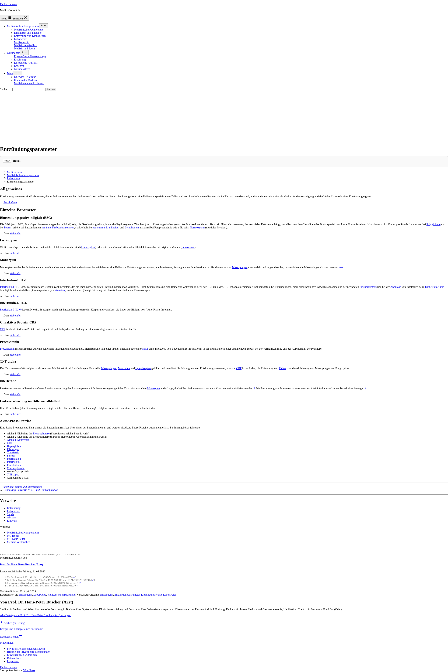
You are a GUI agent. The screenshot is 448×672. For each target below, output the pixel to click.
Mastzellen (124, 368)
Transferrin (13, 452)
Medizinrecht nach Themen (29, 83)
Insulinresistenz (368, 286)
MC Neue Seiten (16, 538)
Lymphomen (132, 227)
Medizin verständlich (25, 45)
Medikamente (21, 42)
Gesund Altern (22, 68)
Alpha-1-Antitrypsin (18, 439)
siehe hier (15, 233)
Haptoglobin (14, 446)
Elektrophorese (41, 433)
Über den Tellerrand (25, 76)
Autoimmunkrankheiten (106, 227)
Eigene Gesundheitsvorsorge (30, 56)
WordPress (29, 670)
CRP (2, 329)
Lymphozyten (143, 368)
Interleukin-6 (14, 461)
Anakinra (60, 290)
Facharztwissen (8, 4)
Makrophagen (239, 267)
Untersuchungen (67, 594)
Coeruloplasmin (15, 468)
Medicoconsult (15, 172)
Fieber (282, 368)
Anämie (46, 227)
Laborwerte (20, 39)
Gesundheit (13, 52)
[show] (7, 161)
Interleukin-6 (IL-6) (11, 309)
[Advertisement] (224, 117)
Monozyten (153, 388)
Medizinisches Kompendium (23, 26)
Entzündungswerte (151, 594)
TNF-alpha (13, 474)
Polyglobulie (433, 224)
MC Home (13, 535)
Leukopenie (188, 247)
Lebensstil (19, 65)
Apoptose (395, 286)
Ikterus (8, 227)
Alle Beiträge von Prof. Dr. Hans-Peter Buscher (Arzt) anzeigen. (35, 615)
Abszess (11, 517)
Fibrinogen (13, 449)
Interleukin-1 (7, 286)
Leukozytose (88, 247)
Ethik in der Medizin (25, 80)
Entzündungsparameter (127, 594)
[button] (26, 648)
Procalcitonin (7, 348)
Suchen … (6, 89)
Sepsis (10, 514)
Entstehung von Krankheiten (30, 35)
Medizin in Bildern (24, 48)
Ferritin (11, 455)
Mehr (10, 73)
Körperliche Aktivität (25, 62)
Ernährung (20, 59)
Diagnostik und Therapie (27, 32)
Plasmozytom (197, 227)
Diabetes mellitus (434, 286)
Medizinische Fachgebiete (28, 29)
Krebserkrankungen (63, 227)
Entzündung (13, 507)
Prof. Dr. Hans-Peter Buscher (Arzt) (21, 564)
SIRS (145, 348)
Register (52, 594)
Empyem (12, 520)
